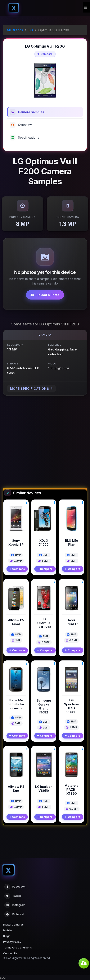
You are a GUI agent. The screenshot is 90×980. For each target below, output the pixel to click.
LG (30, 30)
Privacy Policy (12, 941)
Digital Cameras (13, 924)
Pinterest (18, 914)
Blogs (6, 936)
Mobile (7, 930)
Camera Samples (31, 112)
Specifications (28, 137)
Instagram (18, 905)
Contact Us (10, 953)
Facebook (18, 886)
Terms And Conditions (17, 947)
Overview (25, 124)
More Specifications (29, 388)
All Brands (14, 30)
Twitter (16, 895)
